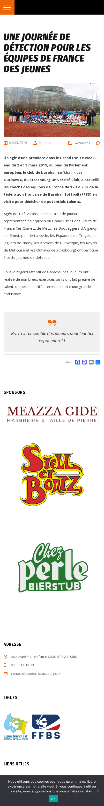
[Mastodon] (83, 362)
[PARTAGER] (97, 362)
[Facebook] (76, 362)
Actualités (82, 143)
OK (53, 799)
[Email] (90, 362)
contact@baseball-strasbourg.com (36, 674)
